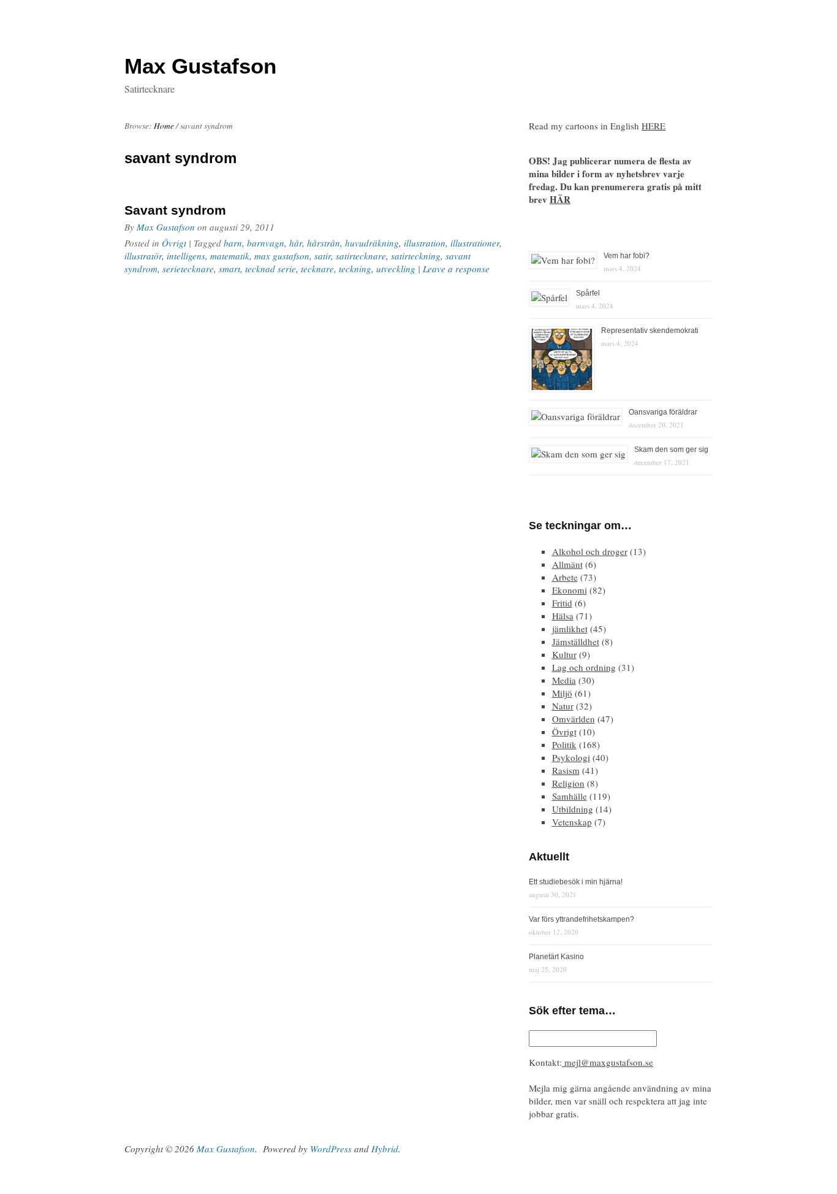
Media (564, 680)
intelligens (186, 256)
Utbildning (572, 809)
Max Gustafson (166, 227)
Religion (568, 783)
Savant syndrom (175, 210)
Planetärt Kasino (556, 956)
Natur (563, 706)
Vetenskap (572, 822)
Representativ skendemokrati (650, 330)
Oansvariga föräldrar (663, 412)
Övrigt (174, 243)
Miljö (562, 693)
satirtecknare (361, 256)
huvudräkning (372, 243)
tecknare (317, 268)
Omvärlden (573, 719)
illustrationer (474, 243)
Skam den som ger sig (671, 449)
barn (233, 243)
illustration (424, 243)
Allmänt (567, 564)
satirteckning (416, 256)
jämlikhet (570, 628)
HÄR (560, 199)
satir (322, 256)
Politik (564, 744)
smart (229, 268)
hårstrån (323, 243)
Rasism (566, 770)
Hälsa (563, 616)
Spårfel (588, 293)
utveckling (395, 268)
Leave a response (456, 268)
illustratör (143, 256)
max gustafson (281, 256)
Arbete (565, 577)
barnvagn (265, 243)
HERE (653, 126)
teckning (355, 268)
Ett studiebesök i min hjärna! (576, 882)
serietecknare (188, 268)
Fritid (562, 603)
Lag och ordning (584, 667)
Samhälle (569, 796)
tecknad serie (270, 268)
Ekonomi (569, 590)
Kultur (564, 654)
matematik (229, 256)
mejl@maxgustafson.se (607, 1062)
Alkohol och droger (589, 551)
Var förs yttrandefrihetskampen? (581, 919)
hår (295, 243)
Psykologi (571, 757)
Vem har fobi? (627, 255)
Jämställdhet (575, 641)
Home (164, 125)
